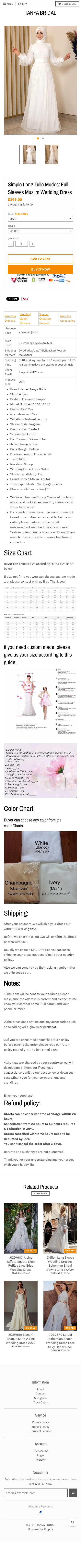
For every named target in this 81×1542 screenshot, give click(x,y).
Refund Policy (40, 1426)
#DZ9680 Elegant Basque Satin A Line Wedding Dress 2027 (21, 1339)
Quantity (13, 238)
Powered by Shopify (40, 1529)
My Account (40, 1451)
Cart (69, 3)
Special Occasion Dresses (45, 318)
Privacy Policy (40, 1422)
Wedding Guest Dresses (25, 318)
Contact (40, 1393)
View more (40, 1193)
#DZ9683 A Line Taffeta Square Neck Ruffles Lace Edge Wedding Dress (20, 1263)
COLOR (11, 226)
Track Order (40, 1402)
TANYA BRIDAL (40, 12)
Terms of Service (40, 1431)
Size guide (21, 213)
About (40, 1389)
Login (40, 1455)
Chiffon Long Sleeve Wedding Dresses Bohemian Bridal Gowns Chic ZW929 (60, 1263)
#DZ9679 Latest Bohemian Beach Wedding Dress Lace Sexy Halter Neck (60, 1341)
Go (73, 1493)
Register (40, 1459)
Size (18, 213)
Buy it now (40, 269)
